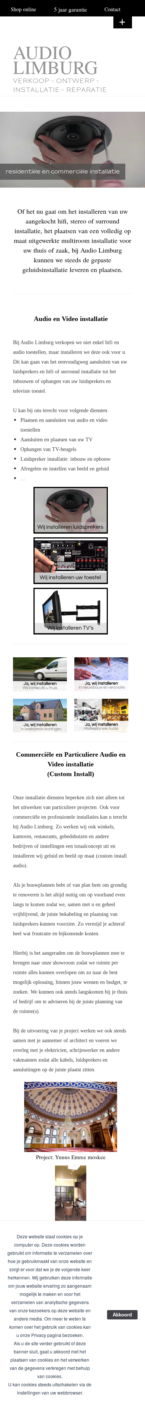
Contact (112, 9)
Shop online (23, 9)
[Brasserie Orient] (70, 1193)
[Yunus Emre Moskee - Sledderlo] (70, 1117)
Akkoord (122, 1315)
